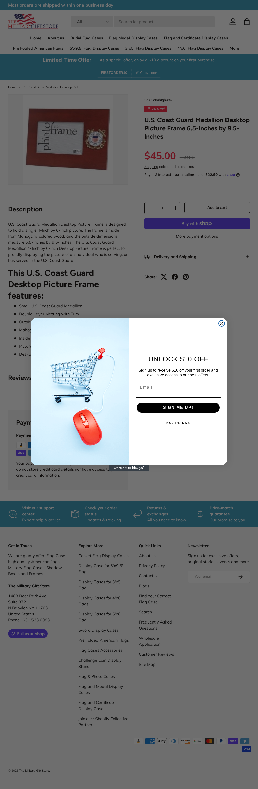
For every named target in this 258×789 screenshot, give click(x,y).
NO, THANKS (178, 423)
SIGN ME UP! (178, 407)
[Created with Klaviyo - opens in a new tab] (129, 468)
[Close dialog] (222, 323)
